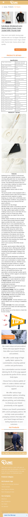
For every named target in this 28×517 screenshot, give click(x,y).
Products (10, 7)
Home (5, 7)
